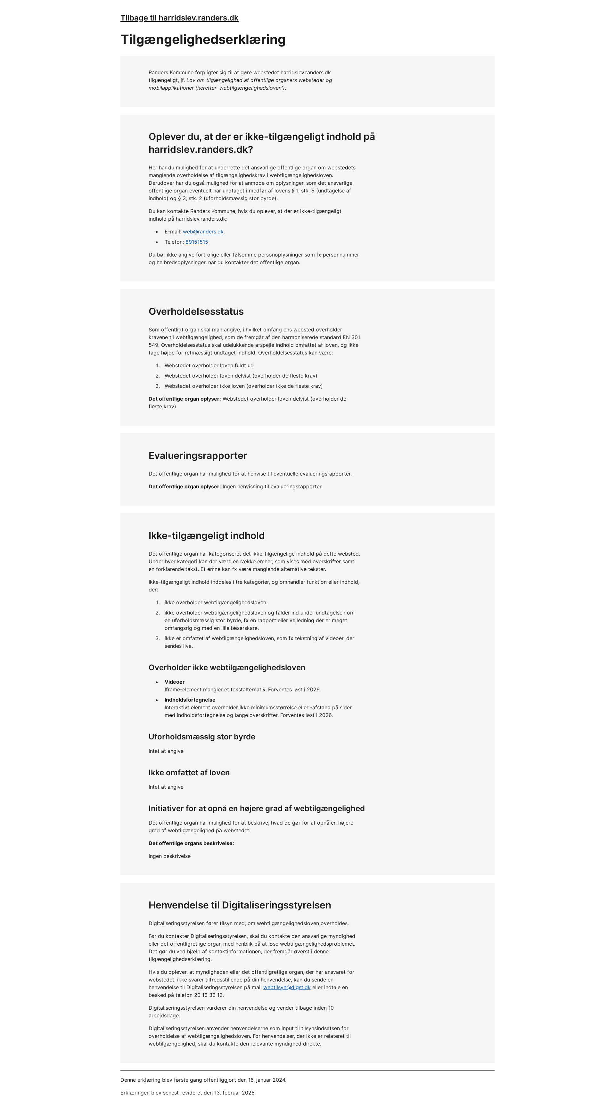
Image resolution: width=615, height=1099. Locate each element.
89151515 (196, 242)
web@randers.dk (203, 231)
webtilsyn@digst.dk (287, 987)
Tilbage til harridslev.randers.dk (179, 17)
